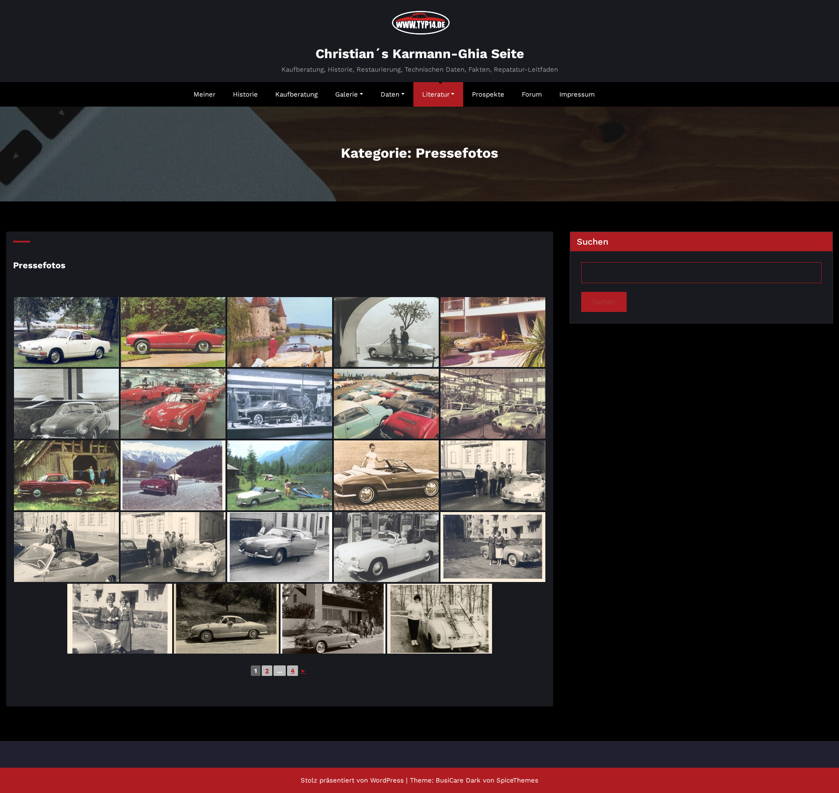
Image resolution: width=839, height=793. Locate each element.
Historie (245, 94)
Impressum (577, 94)
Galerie (346, 94)
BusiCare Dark (458, 780)
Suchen (592, 241)
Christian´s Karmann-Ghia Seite (419, 53)
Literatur (436, 94)
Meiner (204, 94)
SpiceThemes (517, 780)
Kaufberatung (296, 94)
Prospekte (488, 94)
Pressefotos (39, 265)
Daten (390, 94)
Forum (532, 94)
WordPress (387, 780)
